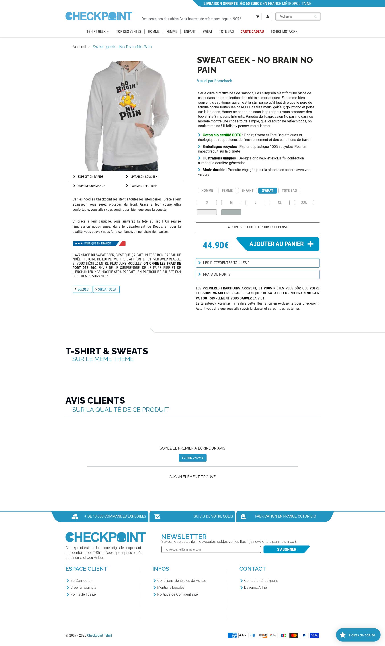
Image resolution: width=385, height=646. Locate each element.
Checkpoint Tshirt (99, 635)
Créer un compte (83, 587)
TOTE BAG (289, 190)
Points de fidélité (83, 594)
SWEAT (268, 190)
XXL (304, 202)
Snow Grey (231, 212)
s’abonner (286, 549)
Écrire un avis (192, 457)
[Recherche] (315, 16)
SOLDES (83, 289)
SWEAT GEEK (107, 289)
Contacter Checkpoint (261, 580)
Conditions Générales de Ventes (182, 580)
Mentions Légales (170, 587)
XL (280, 202)
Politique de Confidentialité (177, 594)
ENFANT (248, 190)
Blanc (207, 212)
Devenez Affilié (255, 587)
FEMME (227, 190)
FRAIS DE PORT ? (217, 274)
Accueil (79, 46)
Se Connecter (81, 580)
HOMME (207, 190)
